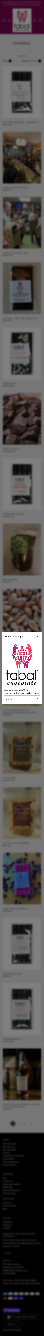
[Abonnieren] (37, 698)
